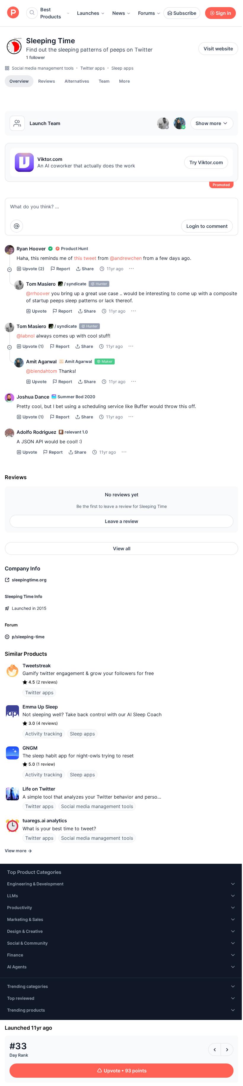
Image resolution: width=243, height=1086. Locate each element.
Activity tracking (43, 734)
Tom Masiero (41, 284)
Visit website (218, 49)
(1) (33, 346)
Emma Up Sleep (40, 707)
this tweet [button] (85, 258)
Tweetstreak (37, 665)
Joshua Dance (33, 397)
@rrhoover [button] (38, 293)
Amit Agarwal (41, 361)
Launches (88, 13)
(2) (33, 268)
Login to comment (207, 226)
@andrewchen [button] (126, 258)
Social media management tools (42, 68)
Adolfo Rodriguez (36, 432)
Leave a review (121, 521)
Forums (146, 13)
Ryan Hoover (31, 249)
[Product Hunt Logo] (13, 13)
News (118, 13)
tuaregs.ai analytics (45, 820)
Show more (208, 123)
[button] (124, 81)
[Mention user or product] (16, 226)
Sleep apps (122, 68)
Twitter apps (92, 68)
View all (121, 548)
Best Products (50, 13)
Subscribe (184, 13)
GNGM (30, 748)
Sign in (223, 13)
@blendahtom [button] (41, 371)
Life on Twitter (39, 789)
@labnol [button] (26, 336)
